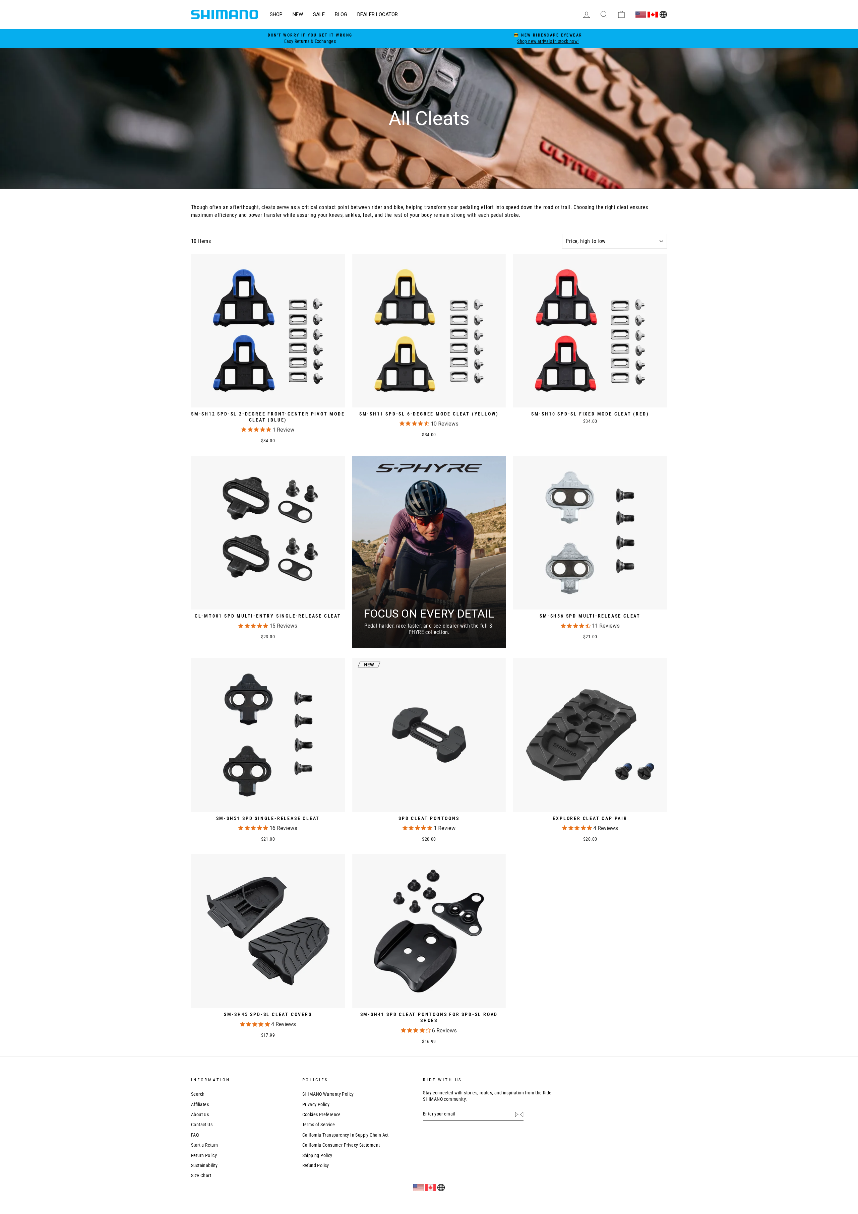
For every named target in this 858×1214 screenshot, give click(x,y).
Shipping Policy (317, 1155)
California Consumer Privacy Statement (341, 1145)
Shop (276, 14)
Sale (319, 14)
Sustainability (204, 1165)
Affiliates (200, 1104)
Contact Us (201, 1124)
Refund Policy (315, 1165)
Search (197, 1094)
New (298, 14)
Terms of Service (318, 1124)
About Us (200, 1114)
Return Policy (204, 1155)
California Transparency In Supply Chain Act (345, 1135)
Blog (341, 14)
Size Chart (201, 1175)
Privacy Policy (316, 1104)
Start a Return (204, 1145)
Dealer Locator (377, 14)
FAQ (195, 1135)
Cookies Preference (321, 1114)
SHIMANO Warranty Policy (328, 1094)
